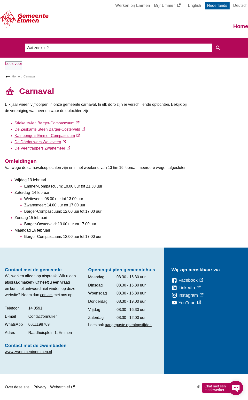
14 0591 (35, 308)
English (194, 5)
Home (240, 26)
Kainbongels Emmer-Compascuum (47, 136)
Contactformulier (42, 316)
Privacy (39, 387)
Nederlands (217, 5)
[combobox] (118, 48)
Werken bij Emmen (132, 5)
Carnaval (29, 76)
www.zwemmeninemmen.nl (28, 352)
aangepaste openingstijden (128, 325)
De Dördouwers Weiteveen (40, 142)
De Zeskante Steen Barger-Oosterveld (50, 129)
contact (46, 295)
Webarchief (61, 387)
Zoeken (218, 48)
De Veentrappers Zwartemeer (42, 148)
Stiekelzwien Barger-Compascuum (47, 123)
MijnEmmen (166, 6)
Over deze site (17, 387)
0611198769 (39, 324)
